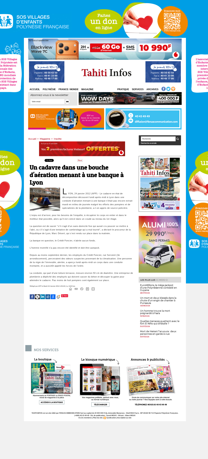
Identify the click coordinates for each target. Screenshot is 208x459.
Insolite (58, 138)
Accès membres (85, 418)
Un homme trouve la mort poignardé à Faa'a (155, 312)
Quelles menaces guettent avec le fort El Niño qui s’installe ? (159, 322)
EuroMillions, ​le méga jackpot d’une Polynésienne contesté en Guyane (158, 287)
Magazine (87, 89)
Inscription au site (124, 418)
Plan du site (97, 418)
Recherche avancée (148, 143)
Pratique (123, 89)
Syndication (111, 418)
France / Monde (69, 89)
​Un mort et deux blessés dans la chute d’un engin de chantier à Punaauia (158, 300)
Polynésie (49, 89)
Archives (152, 89)
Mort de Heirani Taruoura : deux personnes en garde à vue (158, 332)
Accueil (35, 89)
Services (138, 89)
